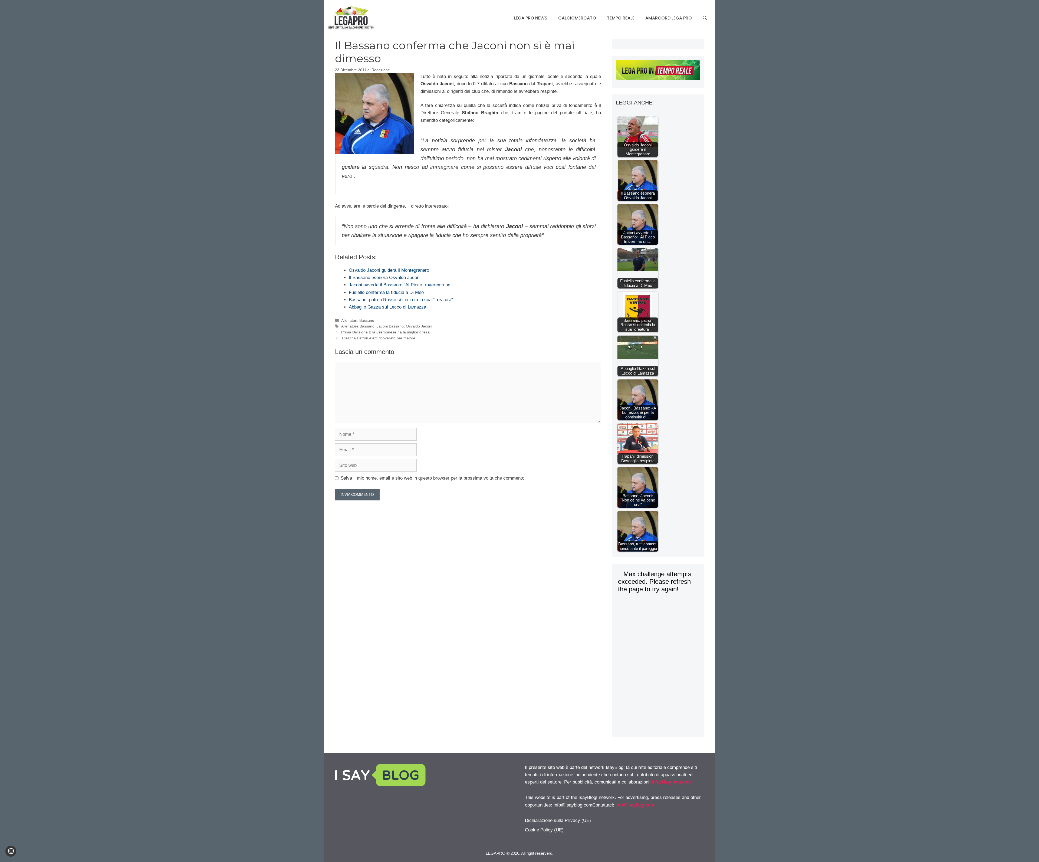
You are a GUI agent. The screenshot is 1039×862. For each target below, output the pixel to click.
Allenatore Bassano (357, 326)
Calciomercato (577, 18)
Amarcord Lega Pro (668, 18)
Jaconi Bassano (390, 326)
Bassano (366, 320)
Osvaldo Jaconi (419, 326)
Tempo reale (620, 18)
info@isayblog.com (671, 782)
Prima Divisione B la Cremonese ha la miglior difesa (385, 332)
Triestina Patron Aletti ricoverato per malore (378, 338)
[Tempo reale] (658, 71)
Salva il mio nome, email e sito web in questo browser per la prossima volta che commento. (433, 478)
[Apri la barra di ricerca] (704, 18)
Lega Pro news (530, 18)
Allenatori (349, 320)
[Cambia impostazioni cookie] (10, 851)
